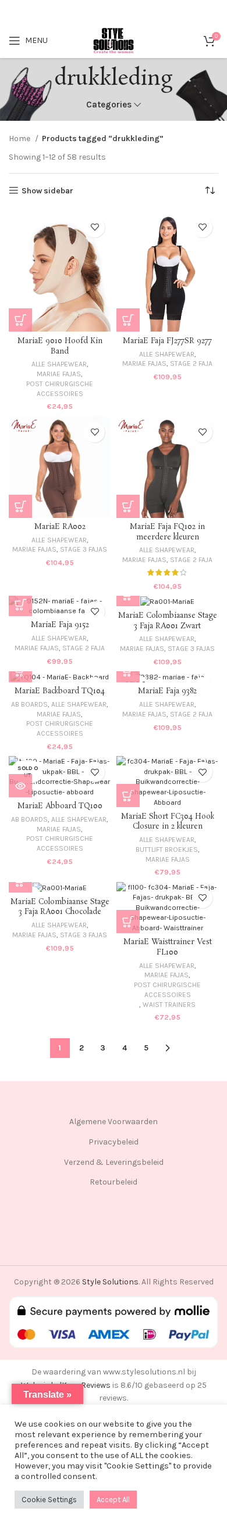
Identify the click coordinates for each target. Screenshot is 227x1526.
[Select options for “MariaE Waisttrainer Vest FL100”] (128, 921)
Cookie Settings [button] (49, 1499)
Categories (109, 104)
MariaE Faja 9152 (60, 625)
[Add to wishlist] (94, 227)
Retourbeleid (113, 1182)
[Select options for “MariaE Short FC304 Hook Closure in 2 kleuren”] (128, 795)
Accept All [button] (113, 1499)
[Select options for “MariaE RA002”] (20, 506)
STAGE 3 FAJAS (83, 549)
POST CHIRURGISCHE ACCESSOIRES (59, 389)
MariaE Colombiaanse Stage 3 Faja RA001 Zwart (167, 621)
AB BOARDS (29, 704)
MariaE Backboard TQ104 (60, 691)
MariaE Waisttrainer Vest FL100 (167, 947)
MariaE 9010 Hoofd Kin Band (59, 346)
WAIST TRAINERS (169, 1004)
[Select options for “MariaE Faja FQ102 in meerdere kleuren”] (128, 506)
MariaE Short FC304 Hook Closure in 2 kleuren (167, 822)
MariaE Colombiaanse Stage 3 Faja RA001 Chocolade (59, 907)
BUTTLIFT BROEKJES (167, 849)
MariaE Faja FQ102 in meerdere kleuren (167, 532)
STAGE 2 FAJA (191, 363)
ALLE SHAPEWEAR (59, 364)
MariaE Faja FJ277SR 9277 (167, 341)
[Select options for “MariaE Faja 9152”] (20, 604)
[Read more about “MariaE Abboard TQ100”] (20, 785)
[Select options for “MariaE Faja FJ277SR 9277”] (128, 320)
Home (20, 138)
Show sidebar (47, 190)
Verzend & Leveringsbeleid (114, 1162)
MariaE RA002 (60, 527)
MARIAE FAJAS (59, 374)
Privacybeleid (113, 1142)
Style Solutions (110, 1282)
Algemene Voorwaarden (113, 1121)
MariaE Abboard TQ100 (59, 806)
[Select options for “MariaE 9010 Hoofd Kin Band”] (20, 320)
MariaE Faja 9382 (167, 691)
